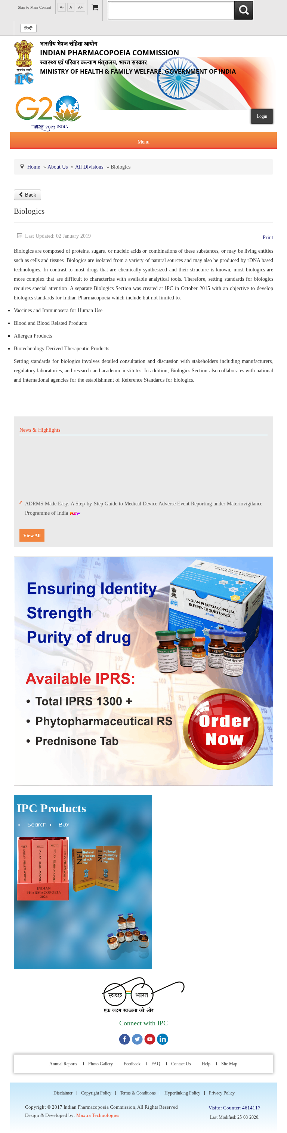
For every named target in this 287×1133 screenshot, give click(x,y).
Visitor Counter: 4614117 (234, 1108)
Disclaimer (62, 1093)
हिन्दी (28, 28)
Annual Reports (63, 1063)
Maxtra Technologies (97, 1115)
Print (268, 237)
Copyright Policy (96, 1093)
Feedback (132, 1063)
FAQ (155, 1063)
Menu (143, 142)
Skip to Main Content (34, 7)
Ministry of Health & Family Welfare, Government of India (138, 57)
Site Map (229, 1063)
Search (37, 825)
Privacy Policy (222, 1093)
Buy (64, 825)
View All (32, 535)
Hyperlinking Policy (182, 1093)
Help (206, 1063)
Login (262, 116)
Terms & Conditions (138, 1093)
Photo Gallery (100, 1063)
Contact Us (181, 1063)
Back (30, 194)
